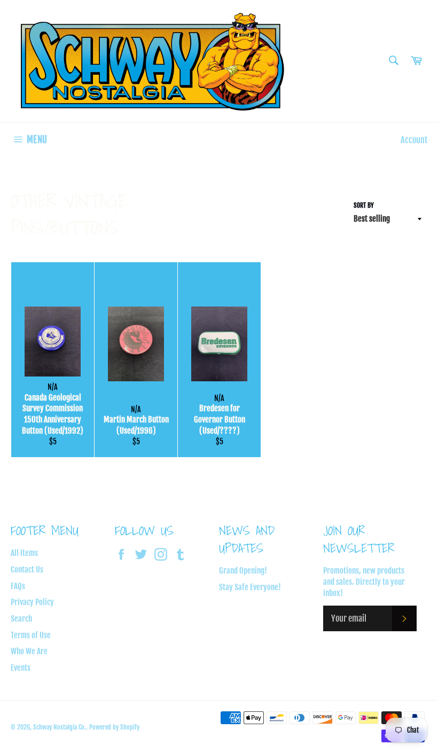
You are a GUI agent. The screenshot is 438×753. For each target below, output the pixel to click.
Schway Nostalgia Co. (59, 727)
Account (414, 140)
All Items (24, 553)
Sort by (364, 205)
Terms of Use (31, 635)
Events (20, 668)
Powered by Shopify (114, 727)
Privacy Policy (32, 602)
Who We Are (29, 651)
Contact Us (27, 569)
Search (21, 619)
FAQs (18, 586)
